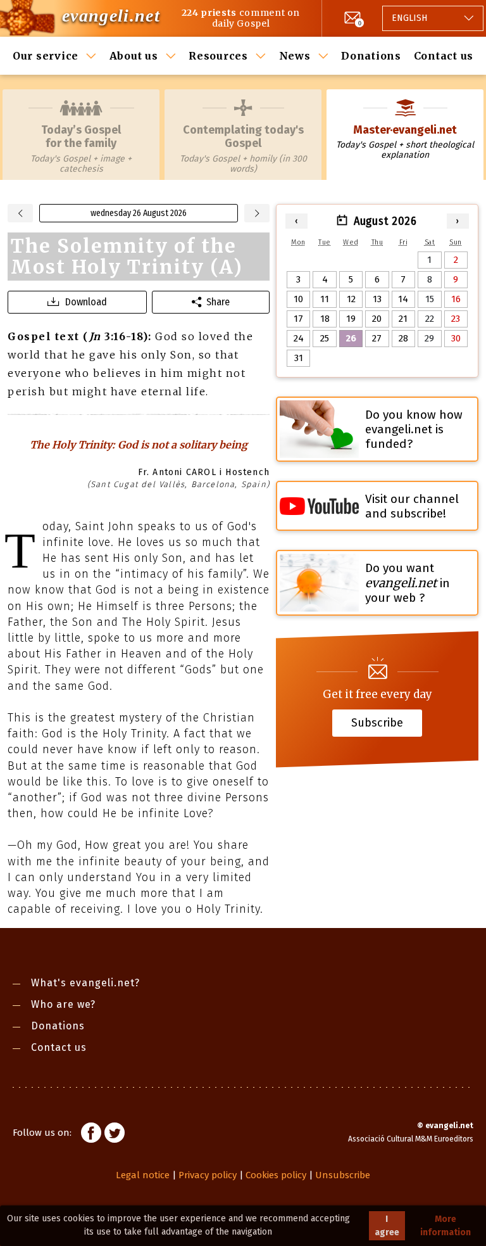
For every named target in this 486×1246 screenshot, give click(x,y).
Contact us (444, 55)
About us (133, 55)
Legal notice (143, 1175)
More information (445, 1226)
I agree (387, 1226)
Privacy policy (207, 1175)
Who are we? (63, 1004)
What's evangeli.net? (85, 983)
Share (218, 302)
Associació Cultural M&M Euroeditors (410, 1139)
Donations (371, 55)
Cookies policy (276, 1175)
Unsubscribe (342, 1175)
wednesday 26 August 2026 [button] (138, 213)
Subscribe (377, 723)
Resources (218, 55)
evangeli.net (111, 15)
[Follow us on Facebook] (91, 1134)
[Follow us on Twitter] (114, 1134)
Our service (45, 55)
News (295, 55)
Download (86, 302)
